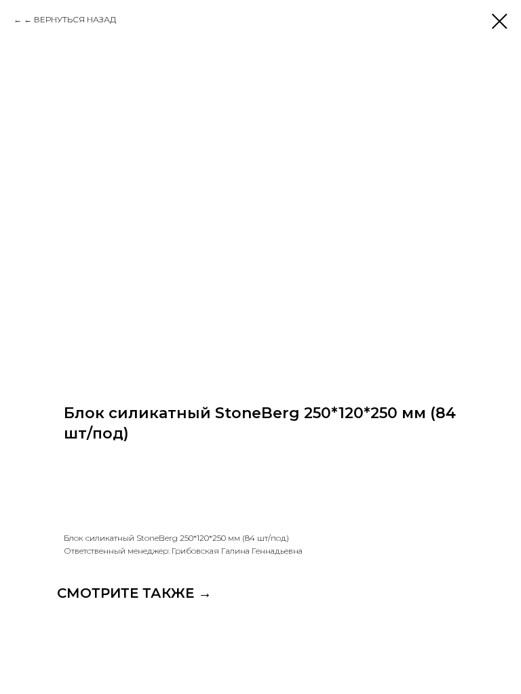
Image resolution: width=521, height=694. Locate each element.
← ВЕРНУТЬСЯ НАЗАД (70, 19)
